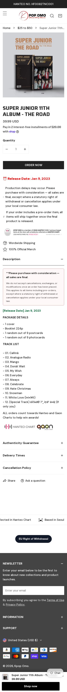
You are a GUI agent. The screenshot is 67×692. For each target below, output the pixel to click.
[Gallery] (33, 64)
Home (6, 28)
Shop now (30, 686)
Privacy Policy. (15, 604)
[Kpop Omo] (32, 15)
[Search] (52, 16)
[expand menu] (5, 13)
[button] (60, 16)
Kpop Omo (21, 666)
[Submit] (59, 590)
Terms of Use (55, 600)
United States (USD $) (23, 640)
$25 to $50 (24, 28)
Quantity (9, 140)
